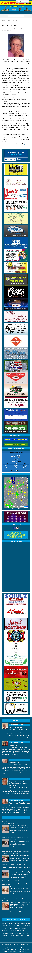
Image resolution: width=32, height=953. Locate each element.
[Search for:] (16, 15)
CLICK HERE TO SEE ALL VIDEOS (9, 940)
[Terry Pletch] (5, 743)
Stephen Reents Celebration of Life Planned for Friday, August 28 (19, 782)
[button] (30, 12)
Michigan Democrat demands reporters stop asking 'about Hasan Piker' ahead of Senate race (15, 822)
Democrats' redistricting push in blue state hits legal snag (15, 837)
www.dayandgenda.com (21, 144)
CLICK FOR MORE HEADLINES (8, 916)
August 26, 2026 (14, 729)
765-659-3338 (10, 946)
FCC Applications (24, 949)
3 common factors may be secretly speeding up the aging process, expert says (15, 883)
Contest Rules (5, 949)
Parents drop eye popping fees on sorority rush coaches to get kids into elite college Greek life (15, 852)
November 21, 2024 (8, 29)
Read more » (13, 832)
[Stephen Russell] (5, 761)
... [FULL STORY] (24, 737)
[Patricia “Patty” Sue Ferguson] (5, 801)
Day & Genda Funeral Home (22, 29)
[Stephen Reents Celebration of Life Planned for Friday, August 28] (5, 781)
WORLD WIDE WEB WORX (21, 951)
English (20, 1)
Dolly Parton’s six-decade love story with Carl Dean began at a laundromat (16, 899)
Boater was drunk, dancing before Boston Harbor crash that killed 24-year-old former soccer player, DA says (16, 868)
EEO (18, 949)
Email (17, 946)
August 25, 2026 (14, 764)
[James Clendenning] (5, 726)
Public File (13, 949)
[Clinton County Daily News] (16, 8)
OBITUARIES (16, 720)
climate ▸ (16, 470)
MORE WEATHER (16, 508)
